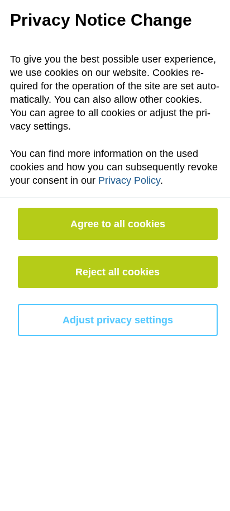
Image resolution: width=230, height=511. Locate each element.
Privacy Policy (129, 180)
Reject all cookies (117, 272)
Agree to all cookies (117, 224)
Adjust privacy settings (118, 320)
